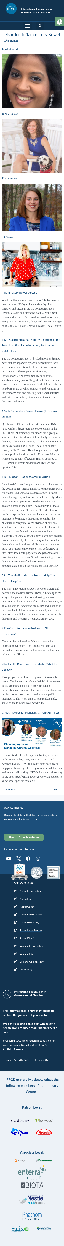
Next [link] (57, 789)
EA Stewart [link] (8, 237)
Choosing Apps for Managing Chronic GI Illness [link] (31, 712)
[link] (59, 21)
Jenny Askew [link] (10, 113)
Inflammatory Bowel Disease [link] (19, 292)
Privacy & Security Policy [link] (17, 1060)
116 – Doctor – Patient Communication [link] (26, 476)
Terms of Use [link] (42, 1060)
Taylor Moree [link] (10, 178)
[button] (27, 26)
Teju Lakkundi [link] (10, 49)
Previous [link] (8, 789)
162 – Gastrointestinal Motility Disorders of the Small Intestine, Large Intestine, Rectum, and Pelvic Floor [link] (31, 345)
